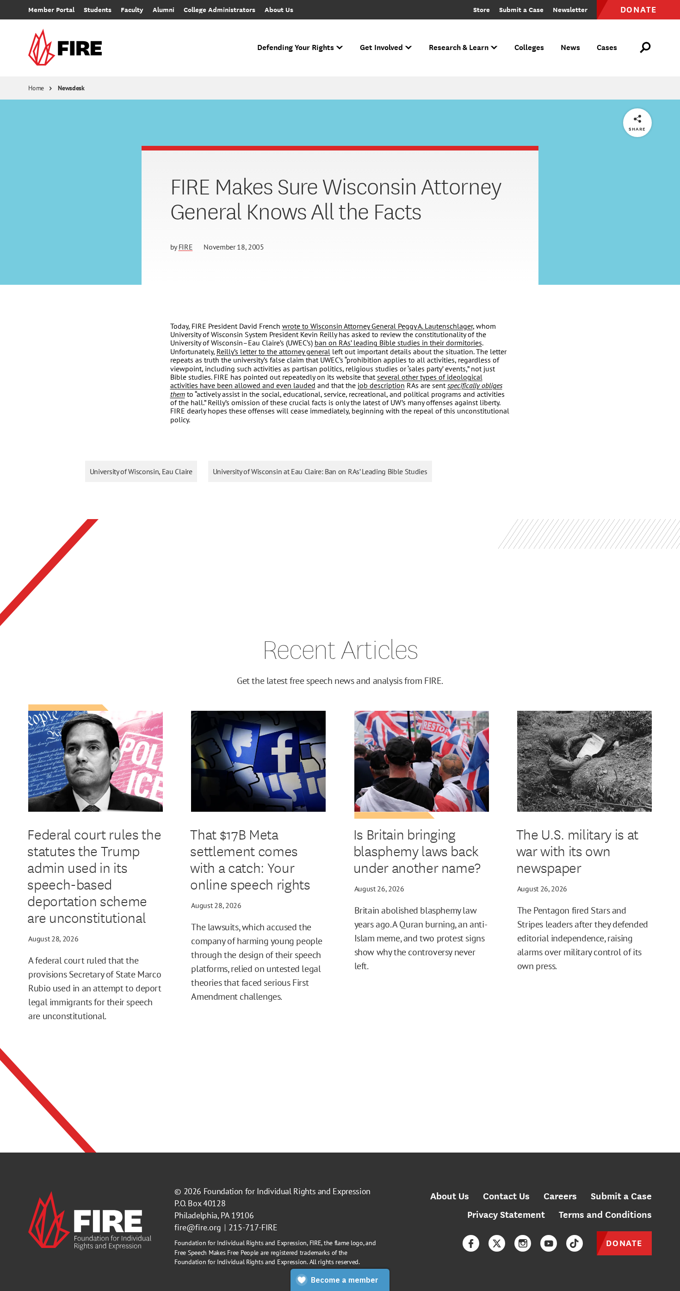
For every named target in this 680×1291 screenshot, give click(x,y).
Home (36, 88)
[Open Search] (646, 48)
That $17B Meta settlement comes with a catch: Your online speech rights (250, 859)
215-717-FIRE (253, 1227)
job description (381, 385)
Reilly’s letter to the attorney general (273, 351)
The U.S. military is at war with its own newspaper (577, 851)
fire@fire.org (197, 1227)
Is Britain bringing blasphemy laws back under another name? (417, 851)
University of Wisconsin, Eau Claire (141, 471)
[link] (68, 48)
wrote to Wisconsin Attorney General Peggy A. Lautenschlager (377, 326)
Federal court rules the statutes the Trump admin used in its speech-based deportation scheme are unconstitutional (94, 876)
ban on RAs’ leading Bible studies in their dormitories (398, 342)
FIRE (186, 246)
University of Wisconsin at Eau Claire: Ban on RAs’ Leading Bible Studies (320, 471)
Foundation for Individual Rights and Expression (287, 1191)
